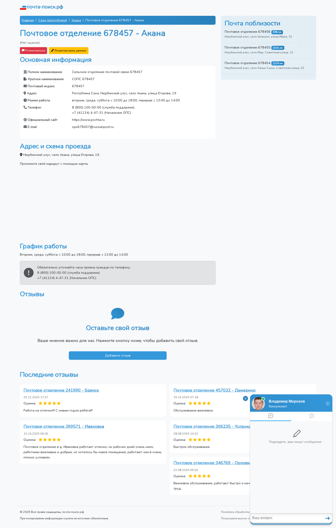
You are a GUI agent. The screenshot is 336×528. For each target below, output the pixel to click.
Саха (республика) (52, 20)
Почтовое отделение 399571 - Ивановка (64, 426)
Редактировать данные (70, 50)
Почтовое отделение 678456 (247, 31)
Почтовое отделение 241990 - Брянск (61, 390)
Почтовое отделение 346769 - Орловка (212, 463)
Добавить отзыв (118, 355)
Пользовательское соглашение (243, 518)
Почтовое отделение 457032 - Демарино (214, 390)
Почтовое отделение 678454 (247, 63)
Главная (28, 20)
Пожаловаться (34, 50)
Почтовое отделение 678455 (247, 47)
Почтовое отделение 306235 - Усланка (212, 426)
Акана (76, 20)
